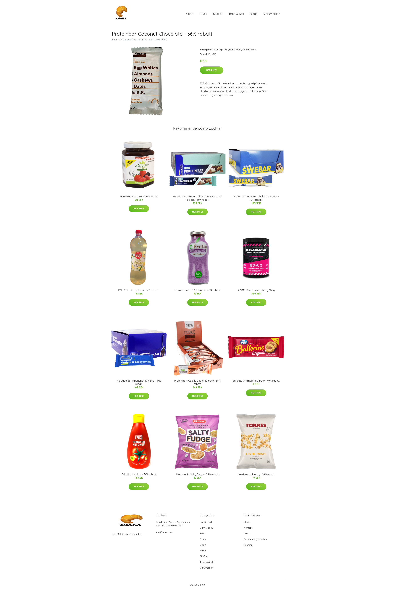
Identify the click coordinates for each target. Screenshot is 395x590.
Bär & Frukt (235, 49)
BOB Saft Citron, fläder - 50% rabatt (138, 290)
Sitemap (248, 544)
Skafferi (218, 14)
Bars (253, 49)
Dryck (203, 14)
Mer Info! (211, 70)
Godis (189, 14)
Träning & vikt (221, 49)
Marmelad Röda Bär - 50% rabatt (139, 196)
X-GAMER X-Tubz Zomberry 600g (256, 290)
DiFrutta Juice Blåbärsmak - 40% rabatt (197, 290)
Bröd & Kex (236, 14)
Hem (114, 39)
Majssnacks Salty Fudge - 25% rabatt (197, 474)
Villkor (247, 533)
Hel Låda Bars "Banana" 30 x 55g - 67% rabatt (139, 382)
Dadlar (246, 49)
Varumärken (272, 14)
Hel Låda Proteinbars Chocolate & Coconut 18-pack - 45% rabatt (197, 198)
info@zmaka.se (164, 532)
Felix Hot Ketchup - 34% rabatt (139, 474)
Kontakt (248, 527)
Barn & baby (206, 527)
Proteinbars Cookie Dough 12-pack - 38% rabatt (197, 382)
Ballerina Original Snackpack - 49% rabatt (256, 380)
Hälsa (203, 550)
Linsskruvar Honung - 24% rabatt (256, 474)
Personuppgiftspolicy (255, 539)
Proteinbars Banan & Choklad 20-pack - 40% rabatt (256, 198)
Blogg (254, 14)
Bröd (202, 533)
